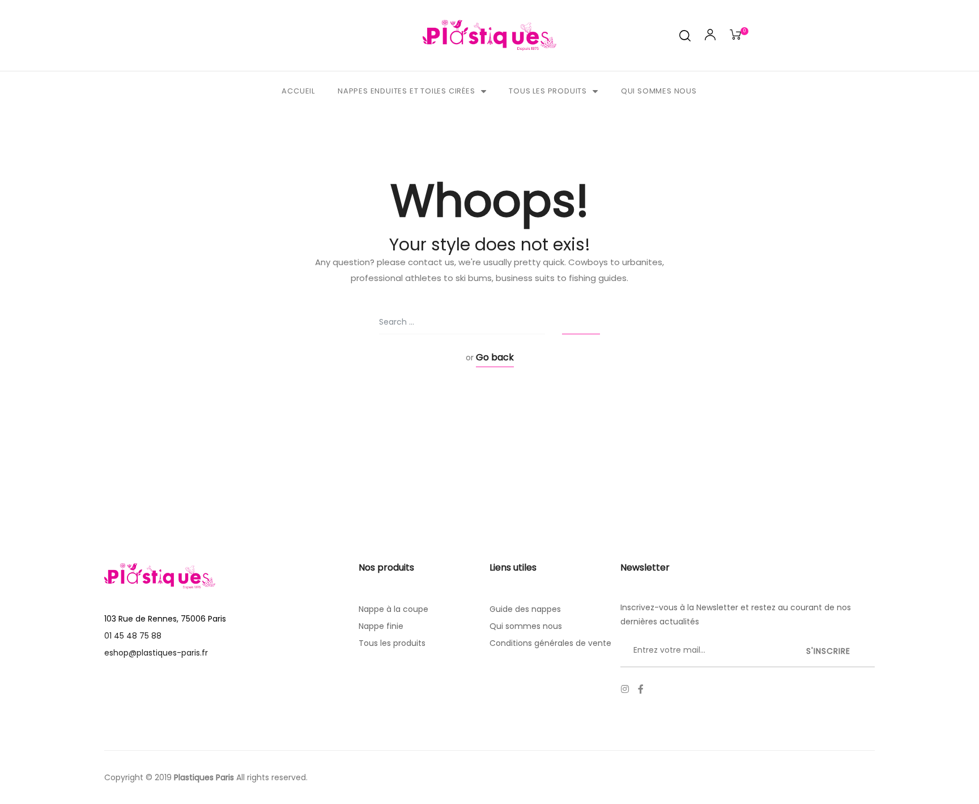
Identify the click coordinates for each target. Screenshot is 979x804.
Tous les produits (548, 91)
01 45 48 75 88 (132, 635)
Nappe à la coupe (393, 609)
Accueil (298, 91)
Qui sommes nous (659, 91)
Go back (495, 357)
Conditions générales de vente (550, 643)
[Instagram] (624, 689)
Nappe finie (381, 626)
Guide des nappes (525, 609)
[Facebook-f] (640, 689)
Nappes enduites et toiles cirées (406, 91)
